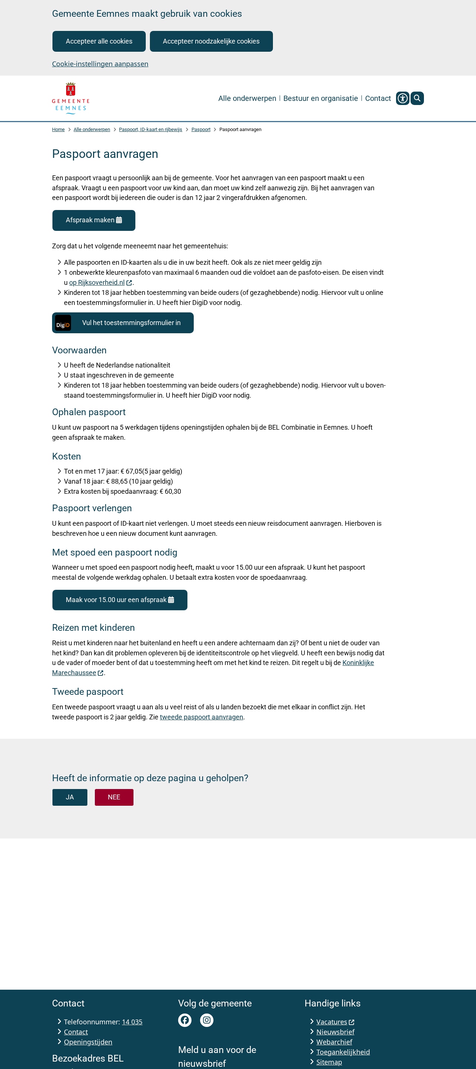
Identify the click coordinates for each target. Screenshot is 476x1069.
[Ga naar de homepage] (70, 98)
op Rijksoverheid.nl (97, 282)
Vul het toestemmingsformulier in (131, 323)
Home (58, 129)
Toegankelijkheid (343, 1051)
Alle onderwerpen (92, 129)
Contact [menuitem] (378, 97)
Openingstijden (88, 1041)
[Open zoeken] (417, 98)
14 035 (132, 1021)
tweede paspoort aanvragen (201, 717)
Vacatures (331, 1021)
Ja (70, 797)
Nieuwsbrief (335, 1031)
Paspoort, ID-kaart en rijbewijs (150, 129)
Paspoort (201, 129)
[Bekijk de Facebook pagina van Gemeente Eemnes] (185, 1020)
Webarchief (334, 1041)
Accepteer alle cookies (99, 41)
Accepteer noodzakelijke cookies (211, 41)
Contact (76, 1031)
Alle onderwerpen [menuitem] (247, 97)
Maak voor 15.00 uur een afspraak (116, 600)
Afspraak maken (90, 220)
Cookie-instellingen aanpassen (100, 63)
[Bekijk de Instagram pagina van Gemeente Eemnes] (206, 1020)
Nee (114, 797)
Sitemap (329, 1061)
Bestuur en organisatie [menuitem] (320, 97)
